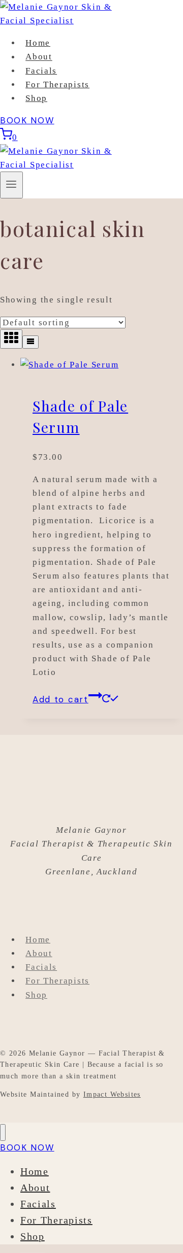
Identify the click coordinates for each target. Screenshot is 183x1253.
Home (37, 43)
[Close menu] (3, 1132)
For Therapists (57, 84)
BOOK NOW (27, 120)
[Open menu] (11, 185)
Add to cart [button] (60, 699)
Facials (41, 71)
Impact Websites (112, 1094)
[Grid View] (11, 339)
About (38, 57)
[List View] (30, 342)
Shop (36, 98)
